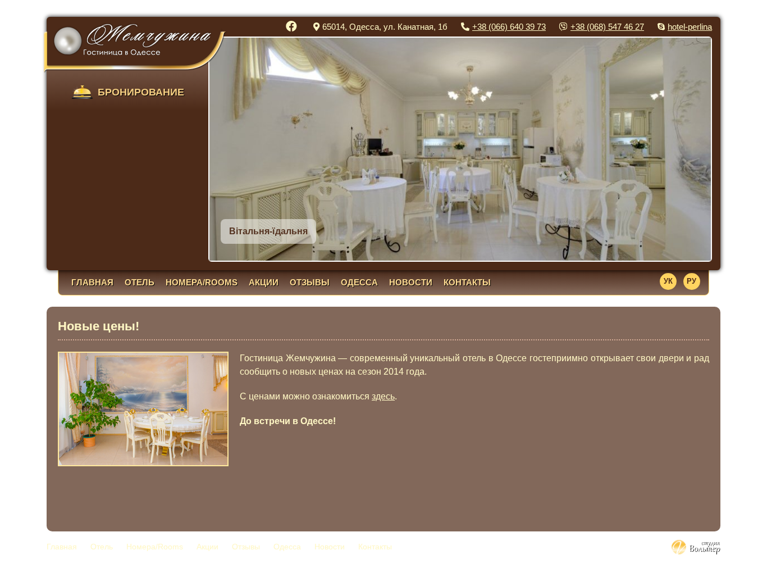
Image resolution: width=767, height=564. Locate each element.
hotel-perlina (690, 26)
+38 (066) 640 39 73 (509, 26)
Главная (92, 282)
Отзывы (310, 282)
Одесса (359, 282)
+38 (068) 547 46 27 (607, 26)
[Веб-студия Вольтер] (696, 551)
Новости (410, 282)
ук (668, 281)
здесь (383, 396)
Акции (264, 282)
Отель (139, 282)
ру (691, 281)
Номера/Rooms (202, 282)
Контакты (467, 282)
